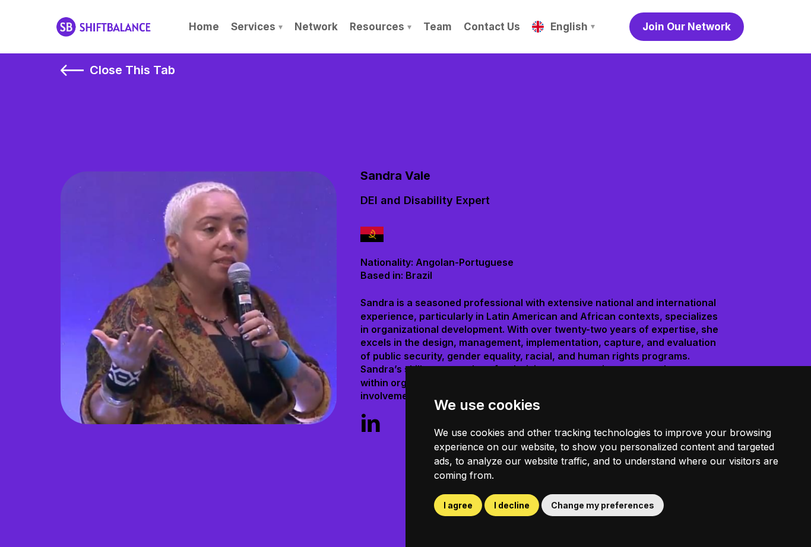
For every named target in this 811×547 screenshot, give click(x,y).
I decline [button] (512, 505)
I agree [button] (458, 505)
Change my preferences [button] (602, 505)
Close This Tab (132, 70)
